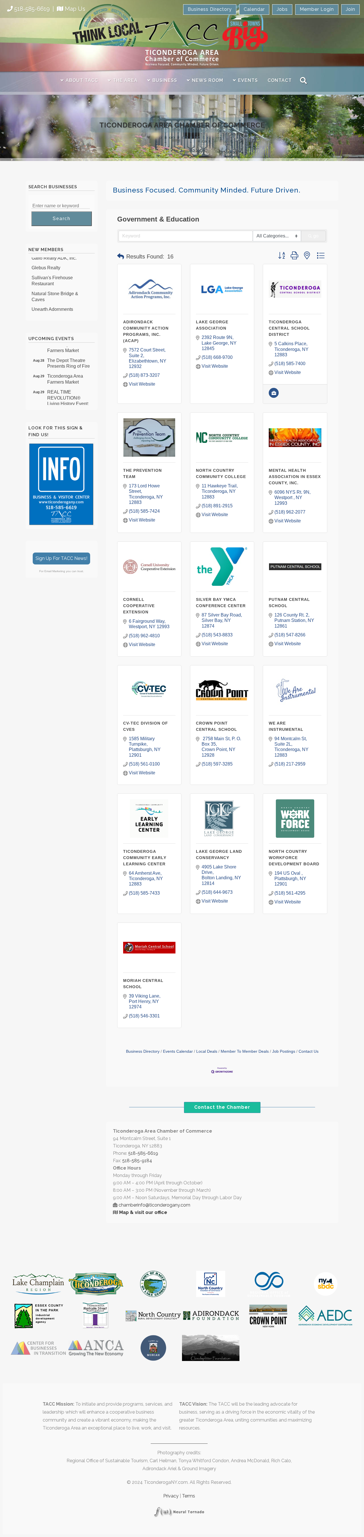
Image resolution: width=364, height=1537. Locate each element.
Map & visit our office (143, 1212)
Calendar (254, 9)
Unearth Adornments (52, 300)
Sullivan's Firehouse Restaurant (52, 272)
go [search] (315, 235)
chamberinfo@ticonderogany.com (154, 1205)
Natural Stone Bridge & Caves (55, 288)
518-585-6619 (32, 8)
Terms (188, 1496)
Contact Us (308, 1051)
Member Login (317, 9)
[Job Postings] (274, 396)
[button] (120, 256)
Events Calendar (178, 1051)
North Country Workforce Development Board (294, 857)
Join (350, 9)
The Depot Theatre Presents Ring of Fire (68, 354)
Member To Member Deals (245, 1051)
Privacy (171, 1496)
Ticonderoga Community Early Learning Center (144, 857)
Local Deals (206, 1051)
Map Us (75, 8)
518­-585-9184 (137, 1160)
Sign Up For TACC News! (61, 558)
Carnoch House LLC (52, 310)
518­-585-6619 (143, 1153)
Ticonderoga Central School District (289, 328)
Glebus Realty (46, 259)
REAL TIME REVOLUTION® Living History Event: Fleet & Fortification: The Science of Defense (68, 398)
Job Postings (283, 1051)
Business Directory (210, 9)
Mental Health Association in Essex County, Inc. (295, 476)
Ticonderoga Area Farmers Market (65, 370)
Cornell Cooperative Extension (139, 605)
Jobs (282, 9)
